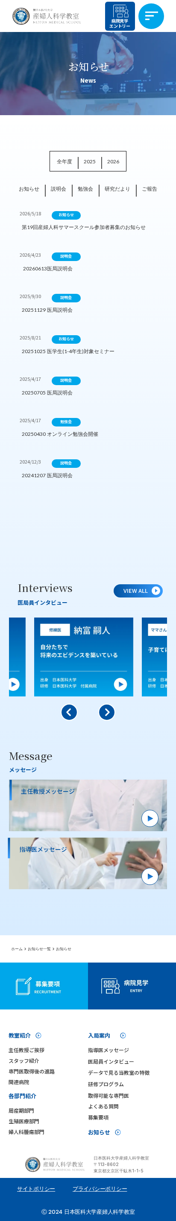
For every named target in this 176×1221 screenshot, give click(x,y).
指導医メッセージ (108, 1049)
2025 (90, 161)
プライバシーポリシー (100, 1188)
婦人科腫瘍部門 (26, 1131)
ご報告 (149, 189)
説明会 (58, 189)
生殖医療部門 (24, 1121)
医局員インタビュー (111, 1061)
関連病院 (19, 1081)
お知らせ (29, 189)
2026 (113, 161)
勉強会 (85, 189)
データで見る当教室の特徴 (119, 1072)
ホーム (17, 948)
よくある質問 (103, 1106)
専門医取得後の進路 (32, 1071)
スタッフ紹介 (24, 1060)
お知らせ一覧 (39, 948)
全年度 (64, 161)
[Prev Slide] (69, 712)
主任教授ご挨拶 (26, 1049)
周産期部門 (21, 1110)
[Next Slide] (106, 712)
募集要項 (98, 1117)
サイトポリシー (36, 1188)
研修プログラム (106, 1084)
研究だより (117, 189)
